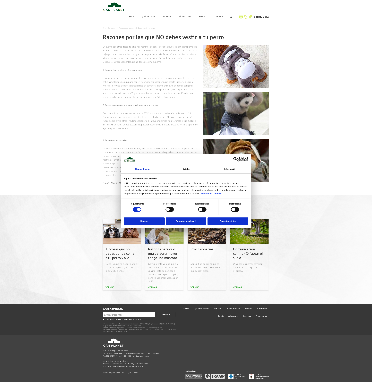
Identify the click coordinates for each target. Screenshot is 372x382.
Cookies (136, 373)
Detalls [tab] (186, 169)
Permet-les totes (228, 221)
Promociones (261, 316)
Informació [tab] (229, 169)
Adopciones (233, 316)
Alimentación (185, 16)
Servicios (167, 16)
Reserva (202, 16)
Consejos (111, 28)
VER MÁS (109, 287)
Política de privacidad (133, 319)
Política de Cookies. (211, 193)
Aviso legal (126, 373)
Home (131, 16)
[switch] (170, 209)
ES (230, 17)
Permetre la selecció (186, 221)
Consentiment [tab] (142, 169)
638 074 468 (261, 17)
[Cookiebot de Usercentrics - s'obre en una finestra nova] (235, 159)
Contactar (218, 16)
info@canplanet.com (140, 356)
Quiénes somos (149, 16)
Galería (221, 316)
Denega (144, 221)
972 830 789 (111, 356)
